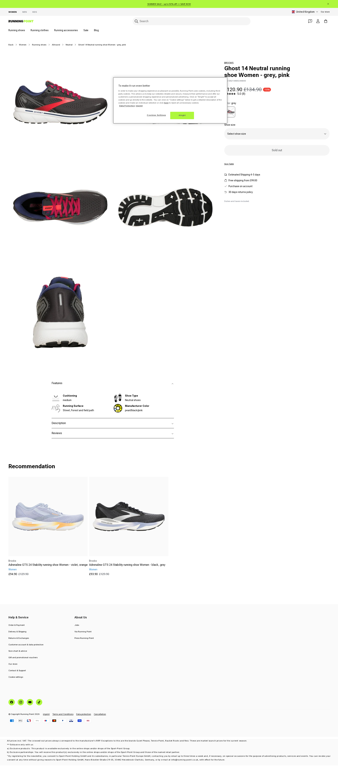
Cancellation (100, 714)
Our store (325, 12)
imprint (46, 714)
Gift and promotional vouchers (22, 657)
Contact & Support (17, 670)
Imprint (139, 106)
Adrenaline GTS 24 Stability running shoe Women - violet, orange (48, 564)
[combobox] (192, 21)
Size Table (229, 164)
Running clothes (40, 30)
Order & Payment (16, 625)
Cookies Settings (156, 115)
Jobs (76, 625)
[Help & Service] (310, 21)
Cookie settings (15, 677)
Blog (96, 30)
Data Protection (127, 106)
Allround (56, 44)
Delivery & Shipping (17, 631)
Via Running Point (83, 631)
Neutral (69, 44)
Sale (85, 30)
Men (24, 12)
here (166, 103)
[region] (170, 100)
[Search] (136, 21)
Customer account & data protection (25, 644)
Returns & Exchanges (18, 638)
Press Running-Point (84, 638)
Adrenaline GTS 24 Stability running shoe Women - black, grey (127, 564)
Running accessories (66, 30)
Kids (34, 12)
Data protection (83, 714)
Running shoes (16, 30)
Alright (182, 115)
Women (12, 12)
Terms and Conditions (62, 714)
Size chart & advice (17, 651)
